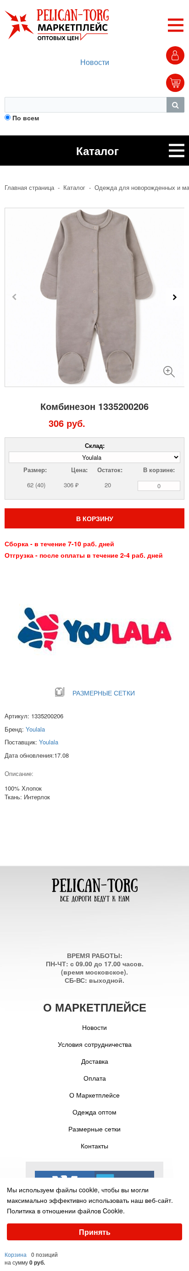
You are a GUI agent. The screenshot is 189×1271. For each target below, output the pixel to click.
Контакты (94, 1145)
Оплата (94, 1078)
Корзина (16, 1254)
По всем (25, 117)
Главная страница (29, 187)
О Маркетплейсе (94, 1094)
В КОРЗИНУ (94, 518)
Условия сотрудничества (95, 1044)
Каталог (74, 187)
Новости (94, 62)
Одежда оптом (94, 1111)
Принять (95, 1232)
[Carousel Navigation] (94, 297)
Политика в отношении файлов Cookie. (66, 1210)
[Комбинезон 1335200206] (169, 368)
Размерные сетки (94, 1128)
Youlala (35, 729)
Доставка (94, 1061)
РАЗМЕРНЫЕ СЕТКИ (103, 692)
